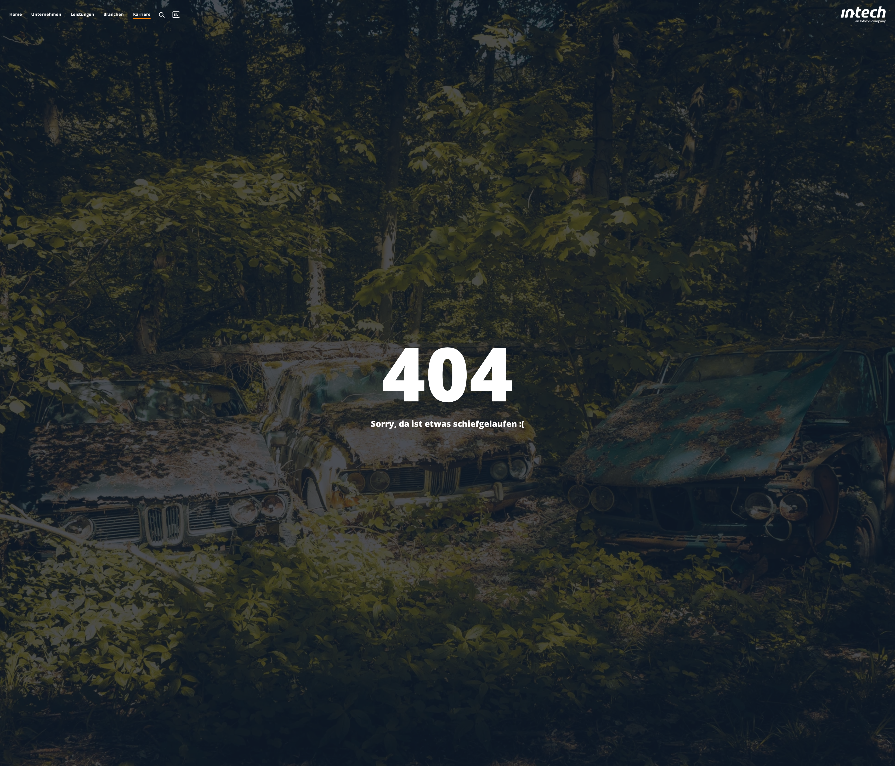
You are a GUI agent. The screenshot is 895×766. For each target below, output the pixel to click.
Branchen (113, 14)
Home (15, 14)
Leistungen (82, 14)
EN (176, 14)
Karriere (142, 14)
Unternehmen (46, 14)
